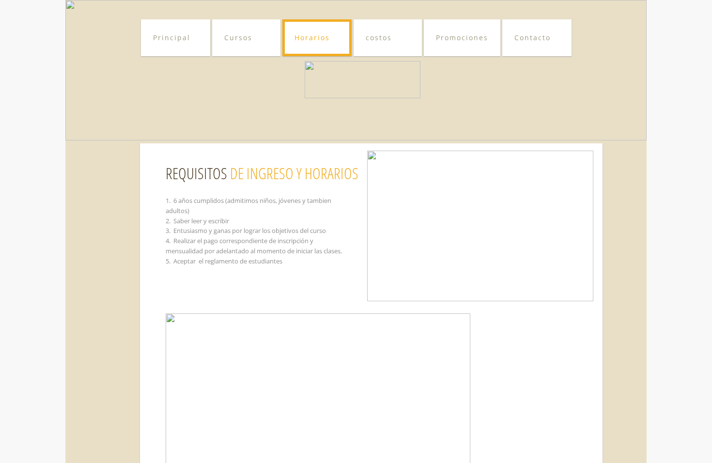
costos (379, 37)
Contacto (532, 37)
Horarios (312, 37)
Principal (171, 37)
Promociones (462, 37)
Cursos (238, 37)
